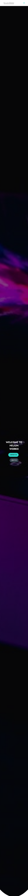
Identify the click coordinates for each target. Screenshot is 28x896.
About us (14, 460)
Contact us (13, 454)
